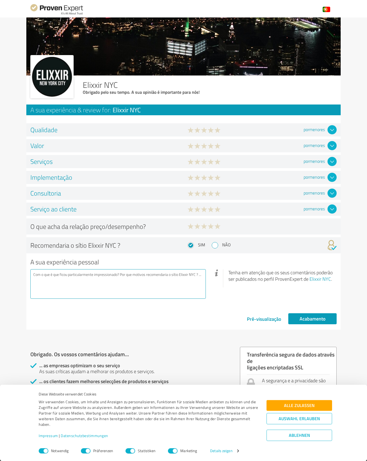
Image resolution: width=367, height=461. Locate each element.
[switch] (86, 450)
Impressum (48, 435)
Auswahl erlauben (299, 419)
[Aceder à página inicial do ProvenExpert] (56, 13)
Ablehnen (299, 435)
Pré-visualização (264, 319)
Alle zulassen (299, 405)
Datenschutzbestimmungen (84, 435)
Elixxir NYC (320, 279)
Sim (201, 245)
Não (226, 245)
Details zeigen (221, 450)
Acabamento (313, 318)
